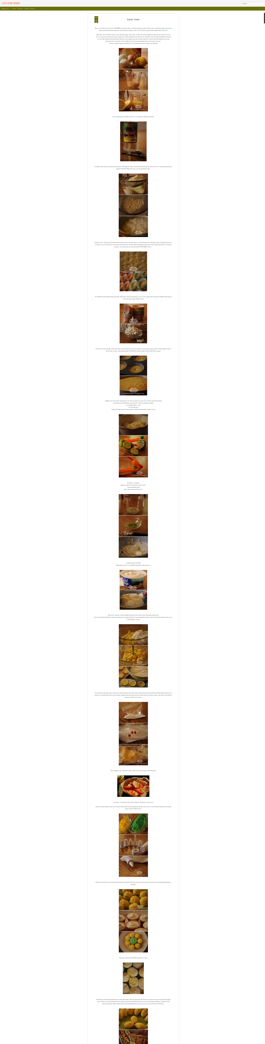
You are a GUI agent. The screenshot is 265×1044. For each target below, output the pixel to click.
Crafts (26, 8)
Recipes (20, 8)
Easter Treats (133, 19)
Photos (32, 8)
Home (14, 8)
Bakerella (164, 30)
